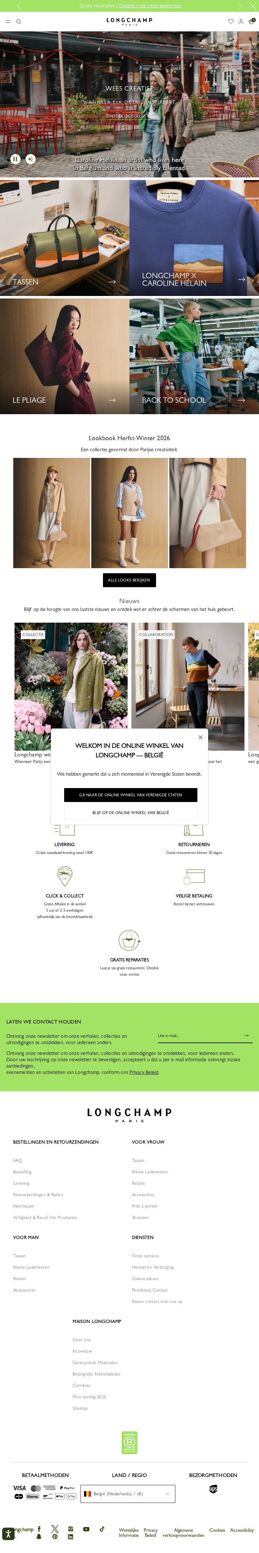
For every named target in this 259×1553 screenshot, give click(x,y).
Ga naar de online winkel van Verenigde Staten (130, 795)
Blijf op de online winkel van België (131, 813)
